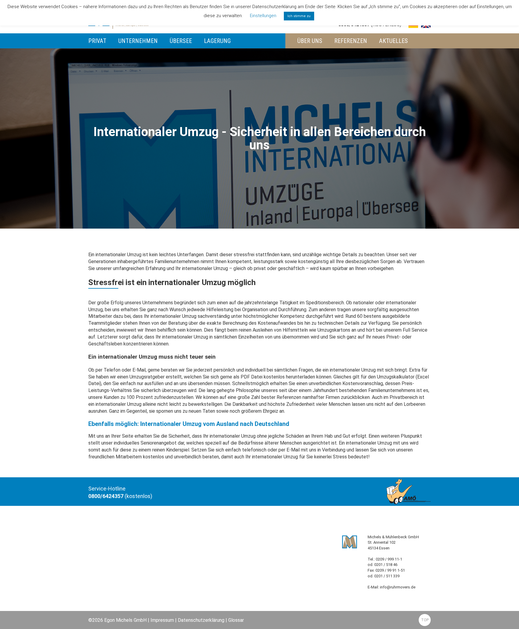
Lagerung (217, 40)
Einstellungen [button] (263, 15)
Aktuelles (393, 40)
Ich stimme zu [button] (299, 16)
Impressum (162, 620)
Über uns (309, 40)
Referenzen (350, 40)
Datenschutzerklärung (201, 620)
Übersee (181, 40)
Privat (97, 40)
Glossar (236, 620)
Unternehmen (138, 40)
